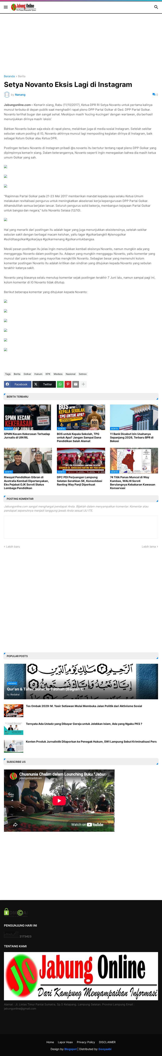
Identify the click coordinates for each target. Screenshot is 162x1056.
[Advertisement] (81, 47)
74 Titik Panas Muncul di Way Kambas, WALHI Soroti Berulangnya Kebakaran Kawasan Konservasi (132, 482)
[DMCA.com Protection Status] (16, 915)
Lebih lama (149, 546)
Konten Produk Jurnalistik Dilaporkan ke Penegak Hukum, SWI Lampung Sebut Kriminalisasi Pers (91, 741)
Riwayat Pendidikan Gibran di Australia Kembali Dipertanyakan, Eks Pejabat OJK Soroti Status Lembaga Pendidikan (26, 482)
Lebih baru (13, 546)
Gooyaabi (104, 1049)
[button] (5, 7)
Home (50, 1042)
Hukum (38, 373)
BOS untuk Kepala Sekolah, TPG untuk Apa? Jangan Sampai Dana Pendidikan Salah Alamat (79, 437)
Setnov (83, 373)
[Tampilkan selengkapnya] (83, 384)
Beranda (9, 76)
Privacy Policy (86, 1042)
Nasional (70, 373)
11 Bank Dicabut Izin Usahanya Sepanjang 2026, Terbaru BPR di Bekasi (132, 437)
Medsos (58, 373)
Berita (21, 76)
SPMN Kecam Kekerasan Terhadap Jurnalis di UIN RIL (27, 435)
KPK (48, 373)
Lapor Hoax (65, 1042)
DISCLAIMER (107, 1042)
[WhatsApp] (60, 384)
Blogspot (70, 1049)
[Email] (75, 384)
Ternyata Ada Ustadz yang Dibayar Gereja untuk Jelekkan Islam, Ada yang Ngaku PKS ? (84, 723)
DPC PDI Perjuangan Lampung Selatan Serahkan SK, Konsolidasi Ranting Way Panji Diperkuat (79, 480)
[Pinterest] (68, 384)
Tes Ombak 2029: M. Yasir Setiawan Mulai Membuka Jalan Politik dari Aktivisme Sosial (84, 706)
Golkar (27, 373)
